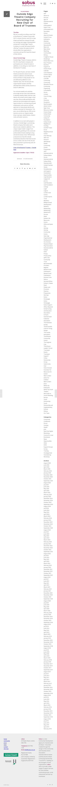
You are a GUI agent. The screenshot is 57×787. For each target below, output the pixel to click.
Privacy (46, 254)
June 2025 (46, 486)
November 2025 (48, 477)
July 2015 (46, 721)
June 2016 (46, 699)
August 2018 (47, 648)
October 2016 (47, 691)
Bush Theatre (47, 63)
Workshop (47, 457)
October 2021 (47, 573)
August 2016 (47, 695)
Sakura (46, 279)
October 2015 (47, 715)
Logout (46, 191)
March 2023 (47, 540)
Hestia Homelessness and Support (48, 169)
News (45, 216)
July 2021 (46, 579)
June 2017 (46, 675)
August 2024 (47, 506)
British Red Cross (48, 61)
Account (46, 17)
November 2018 (48, 642)
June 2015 (46, 723)
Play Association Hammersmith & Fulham (48, 248)
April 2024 (46, 514)
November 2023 (48, 524)
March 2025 (47, 492)
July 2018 (46, 650)
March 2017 (47, 681)
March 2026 (47, 469)
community (7, 741)
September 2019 (48, 622)
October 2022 (47, 549)
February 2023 (48, 542)
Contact (46, 94)
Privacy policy (47, 255)
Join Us (46, 181)
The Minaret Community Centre (47, 338)
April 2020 (46, 609)
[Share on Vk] (30, 168)
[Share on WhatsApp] (20, 168)
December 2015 (48, 711)
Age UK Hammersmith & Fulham (48, 21)
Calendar (46, 70)
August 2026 (47, 463)
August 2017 (47, 672)
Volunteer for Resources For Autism (48, 372)
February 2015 (48, 729)
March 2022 (47, 563)
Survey (46, 449)
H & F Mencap (47, 135)
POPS (45, 252)
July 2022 (46, 555)
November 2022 (48, 548)
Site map (46, 295)
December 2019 (48, 616)
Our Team (46, 413)
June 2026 (46, 465)
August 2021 (47, 577)
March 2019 (47, 634)
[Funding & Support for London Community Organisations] (1, 393)
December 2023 (48, 522)
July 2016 (46, 697)
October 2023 (47, 526)
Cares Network (48, 72)
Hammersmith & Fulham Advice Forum (48, 155)
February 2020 (48, 612)
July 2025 (46, 485)
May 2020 (46, 607)
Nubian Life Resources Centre (47, 220)
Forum (45, 423)
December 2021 (48, 569)
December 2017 (48, 664)
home (5, 739)
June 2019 (46, 628)
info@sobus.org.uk (29, 750)
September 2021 (48, 575)
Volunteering (25, 11)
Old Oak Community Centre (47, 232)
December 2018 (48, 640)
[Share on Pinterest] (22, 168)
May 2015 (46, 725)
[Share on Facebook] (15, 168)
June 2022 (46, 557)
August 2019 (47, 624)
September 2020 (48, 599)
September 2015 (48, 717)
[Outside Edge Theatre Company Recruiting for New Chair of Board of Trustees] (7, 14)
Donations (47, 102)
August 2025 (47, 483)
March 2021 (47, 587)
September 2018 (48, 646)
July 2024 (46, 508)
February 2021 (48, 589)
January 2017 (47, 685)
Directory (46, 100)
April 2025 (46, 490)
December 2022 (48, 546)
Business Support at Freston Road (47, 67)
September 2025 (48, 481)
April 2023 (46, 538)
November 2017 (48, 666)
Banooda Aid (47, 45)
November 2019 (48, 618)
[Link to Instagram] (55, 3)
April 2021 (46, 585)
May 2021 (46, 583)
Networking (47, 208)
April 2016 (46, 703)
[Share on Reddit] (32, 168)
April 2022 (46, 561)
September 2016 (48, 693)
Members (46, 200)
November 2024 (48, 500)
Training (46, 451)
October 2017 (47, 668)
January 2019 (47, 638)
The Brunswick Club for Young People (48, 328)
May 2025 (46, 488)
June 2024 (46, 510)
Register (46, 267)
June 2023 (46, 534)
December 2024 (48, 498)
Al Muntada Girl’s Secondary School (48, 31)
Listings (46, 187)
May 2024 (46, 512)
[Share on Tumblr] (27, 168)
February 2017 (48, 683)
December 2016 (48, 687)
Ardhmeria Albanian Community (47, 41)
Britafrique (47, 59)
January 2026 (47, 473)
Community (47, 80)
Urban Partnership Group (47, 360)
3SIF (45, 13)
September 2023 (48, 528)
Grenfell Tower (48, 128)
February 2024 (48, 518)
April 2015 (46, 727)
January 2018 (47, 662)
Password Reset (48, 244)
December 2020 (48, 593)
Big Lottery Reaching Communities (47, 51)
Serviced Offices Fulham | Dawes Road (48, 283)
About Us (46, 15)
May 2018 (46, 654)
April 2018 (46, 656)
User (45, 366)
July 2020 (46, 603)
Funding (46, 126)
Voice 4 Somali (48, 368)
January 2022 (47, 567)
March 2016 (47, 705)
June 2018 (46, 652)
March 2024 (47, 516)
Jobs (45, 429)
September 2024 (48, 504)
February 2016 (48, 707)
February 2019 (48, 636)
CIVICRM (46, 78)
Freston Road (47, 112)
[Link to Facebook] (50, 3)
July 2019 (46, 626)
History (46, 411)
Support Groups (48, 447)
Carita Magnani (29, 158)
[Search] (40, 3)
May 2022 (46, 559)
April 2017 (46, 679)
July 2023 (46, 532)
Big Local (46, 47)
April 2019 (46, 632)
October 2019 (47, 620)
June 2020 (46, 605)
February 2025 (48, 494)
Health (45, 427)
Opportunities (48, 441)
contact (6, 747)
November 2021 (48, 571)
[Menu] (44, 3)
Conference (47, 421)
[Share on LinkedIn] (25, 168)
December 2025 (48, 475)
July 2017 (46, 674)
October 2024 (47, 502)
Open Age (46, 236)
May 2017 (46, 677)
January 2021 (47, 591)
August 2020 (47, 601)
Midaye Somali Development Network (48, 204)
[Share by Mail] (35, 168)
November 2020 (48, 595)
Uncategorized (48, 453)
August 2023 (47, 530)
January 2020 (47, 614)
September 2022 (48, 551)
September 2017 (48, 670)
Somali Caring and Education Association (48, 311)
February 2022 (48, 565)
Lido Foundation (48, 185)
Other (45, 443)
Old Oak (46, 228)
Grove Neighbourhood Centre (48, 131)
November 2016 (48, 689)
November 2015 (48, 713)
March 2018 (47, 658)
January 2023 (47, 544)
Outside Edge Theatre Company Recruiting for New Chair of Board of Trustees (25, 19)
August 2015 (47, 719)
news (5, 745)
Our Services (47, 242)
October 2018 (47, 644)
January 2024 (47, 520)
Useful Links (47, 364)
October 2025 (47, 479)
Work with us (47, 393)
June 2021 (46, 581)
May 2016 (46, 701)
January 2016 (47, 709)
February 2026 (48, 471)
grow (5, 743)
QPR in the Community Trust (47, 259)
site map (6, 749)
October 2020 (47, 597)
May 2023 (46, 536)
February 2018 (48, 660)
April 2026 (46, 467)
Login (45, 189)
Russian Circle (47, 277)
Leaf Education (48, 183)
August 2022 (47, 553)
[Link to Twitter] (52, 3)
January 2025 (47, 496)
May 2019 (46, 630)
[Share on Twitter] (17, 168)
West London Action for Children (47, 378)
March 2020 (47, 611)
